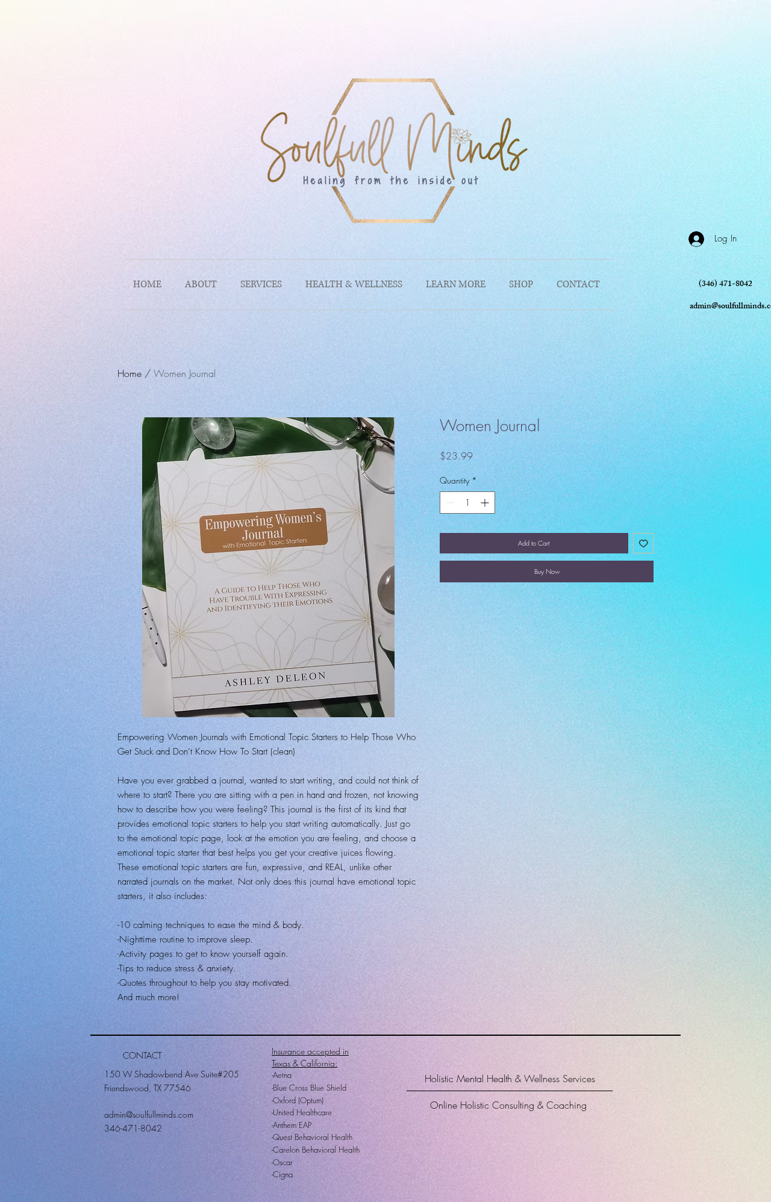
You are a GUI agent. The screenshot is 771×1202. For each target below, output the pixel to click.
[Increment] (485, 502)
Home (129, 373)
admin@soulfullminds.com (148, 1114)
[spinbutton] (467, 502)
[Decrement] (449, 502)
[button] (458, 285)
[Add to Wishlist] (643, 543)
